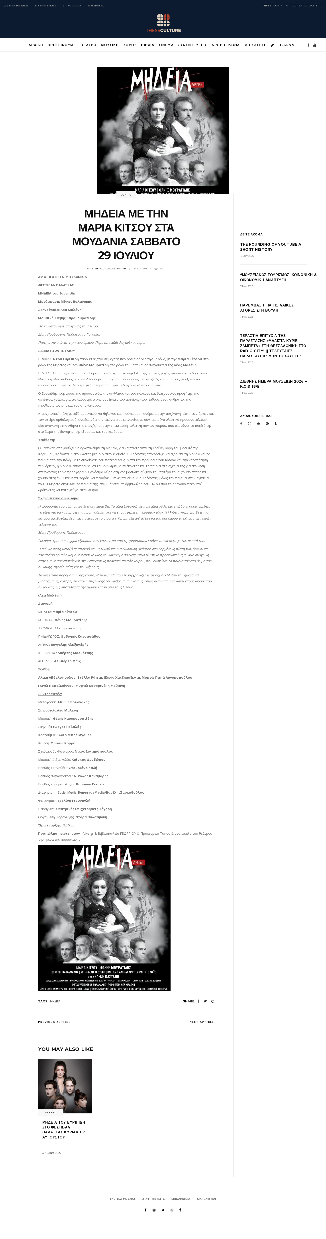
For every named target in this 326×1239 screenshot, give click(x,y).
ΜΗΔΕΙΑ (55, 1001)
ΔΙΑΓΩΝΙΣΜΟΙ (97, 5)
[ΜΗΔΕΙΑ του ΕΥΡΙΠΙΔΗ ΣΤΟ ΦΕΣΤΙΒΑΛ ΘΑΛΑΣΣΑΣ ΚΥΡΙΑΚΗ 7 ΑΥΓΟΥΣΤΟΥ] (65, 1086)
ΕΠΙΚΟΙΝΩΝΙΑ (72, 5)
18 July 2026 (247, 255)
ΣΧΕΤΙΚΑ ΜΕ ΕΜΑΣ (16, 5)
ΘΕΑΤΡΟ (126, 194)
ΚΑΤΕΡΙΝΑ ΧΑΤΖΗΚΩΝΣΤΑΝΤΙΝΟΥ (108, 268)
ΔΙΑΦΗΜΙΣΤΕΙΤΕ (46, 5)
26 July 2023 (140, 268)
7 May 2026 (246, 286)
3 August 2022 (51, 1152)
